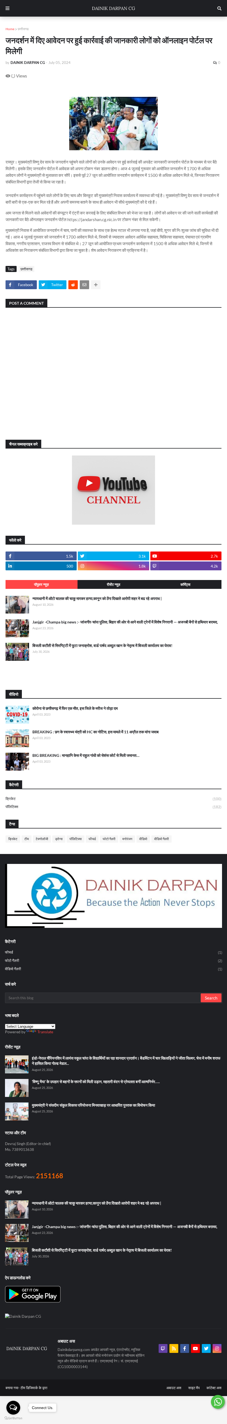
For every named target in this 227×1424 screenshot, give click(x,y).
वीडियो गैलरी (161, 839)
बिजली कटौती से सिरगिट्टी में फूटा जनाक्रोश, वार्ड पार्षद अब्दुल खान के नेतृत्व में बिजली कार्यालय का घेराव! (102, 645)
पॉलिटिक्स (113, 806)
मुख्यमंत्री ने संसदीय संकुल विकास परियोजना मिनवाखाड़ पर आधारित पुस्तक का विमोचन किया (93, 1105)
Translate (45, 1031)
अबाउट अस (173, 1388)
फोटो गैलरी (109, 839)
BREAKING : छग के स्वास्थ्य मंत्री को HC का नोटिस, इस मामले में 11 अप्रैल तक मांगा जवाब (95, 731)
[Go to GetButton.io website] (13, 1418)
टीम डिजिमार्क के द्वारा (33, 1388)
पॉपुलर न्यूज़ (41, 584)
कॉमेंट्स (185, 584)
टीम (26, 839)
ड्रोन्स (59, 839)
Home (10, 29)
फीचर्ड (92, 839)
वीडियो (143, 839)
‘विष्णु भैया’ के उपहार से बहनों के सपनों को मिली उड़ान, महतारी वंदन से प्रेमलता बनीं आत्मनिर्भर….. (96, 1081)
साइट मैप (194, 1388)
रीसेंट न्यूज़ (113, 584)
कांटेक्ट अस (214, 1388)
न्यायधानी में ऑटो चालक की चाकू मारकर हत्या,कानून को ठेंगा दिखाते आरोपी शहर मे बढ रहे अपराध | (97, 598)
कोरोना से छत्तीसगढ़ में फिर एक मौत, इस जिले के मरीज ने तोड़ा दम (75, 708)
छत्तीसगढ (23, 29)
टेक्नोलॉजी (42, 839)
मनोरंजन (127, 839)
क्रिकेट (113, 798)
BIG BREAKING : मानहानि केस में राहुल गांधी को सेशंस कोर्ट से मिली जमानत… (86, 755)
